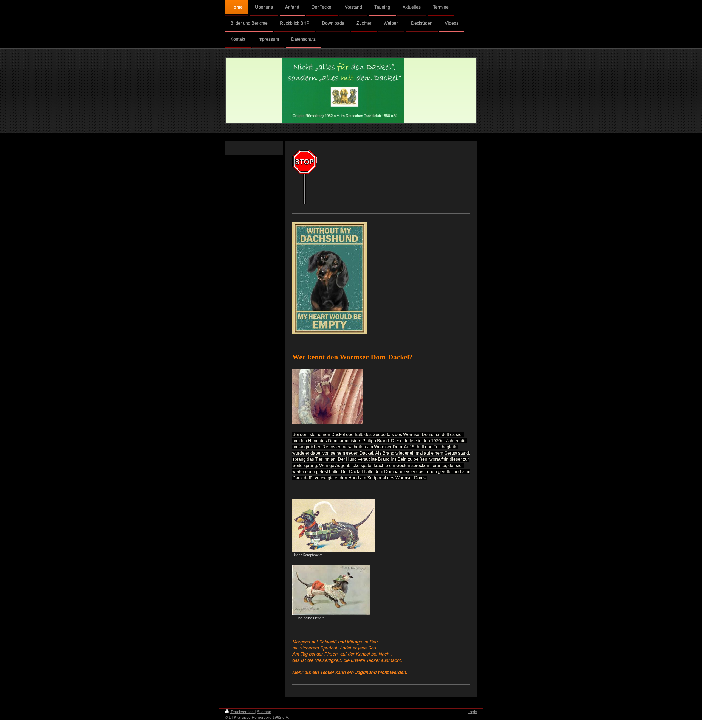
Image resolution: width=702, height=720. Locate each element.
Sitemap (264, 712)
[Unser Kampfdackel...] (333, 525)
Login (472, 712)
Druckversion (242, 712)
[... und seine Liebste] (331, 590)
